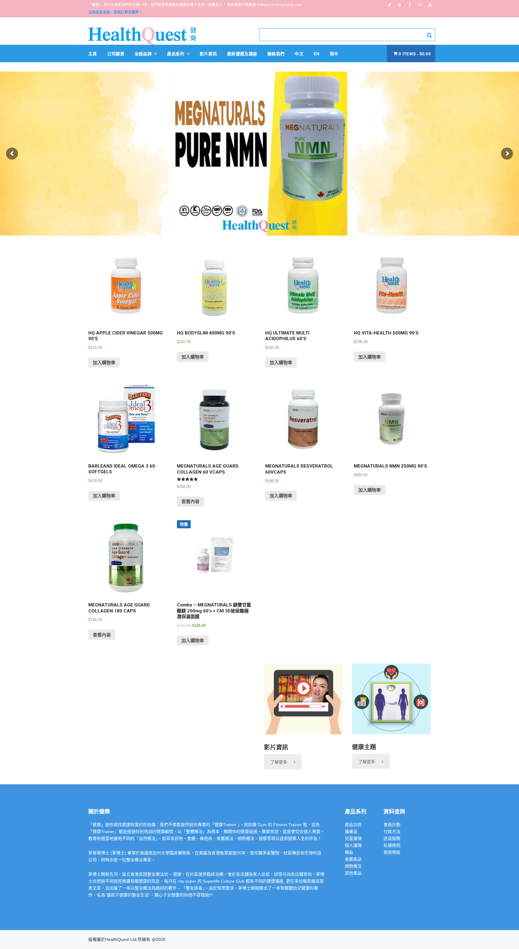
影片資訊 (208, 53)
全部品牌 (144, 53)
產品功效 (353, 824)
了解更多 (278, 762)
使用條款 (392, 852)
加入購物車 (104, 362)
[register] (389, 5)
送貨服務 (392, 838)
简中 (334, 53)
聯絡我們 (275, 53)
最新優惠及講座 (242, 53)
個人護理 (353, 845)
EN (317, 53)
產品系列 (176, 53)
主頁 (92, 53)
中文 (299, 53)
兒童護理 (353, 838)
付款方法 (392, 831)
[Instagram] (420, 5)
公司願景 (115, 53)
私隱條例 (392, 845)
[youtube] (430, 5)
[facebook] (410, 5)
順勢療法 (353, 866)
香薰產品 (353, 859)
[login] (400, 5)
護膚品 (351, 831)
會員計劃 (392, 824)
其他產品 (353, 873)
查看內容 (190, 501)
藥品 (349, 852)
